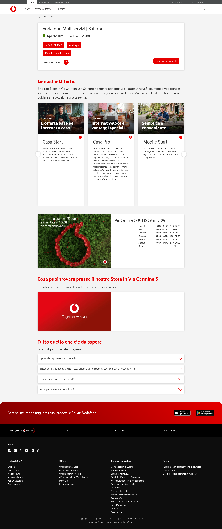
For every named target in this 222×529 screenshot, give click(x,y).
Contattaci (116, 487)
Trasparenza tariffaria (120, 470)
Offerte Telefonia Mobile (70, 473)
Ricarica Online (200, 2)
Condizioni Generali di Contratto (125, 477)
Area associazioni (15, 477)
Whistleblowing (170, 430)
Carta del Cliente (118, 498)
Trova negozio (179, 2)
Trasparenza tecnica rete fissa (124, 494)
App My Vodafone (15, 480)
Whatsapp (74, 45)
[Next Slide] (184, 154)
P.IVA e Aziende (44, 2)
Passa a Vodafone (67, 484)
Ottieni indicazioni (165, 61)
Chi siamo (64, 430)
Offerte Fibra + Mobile (69, 470)
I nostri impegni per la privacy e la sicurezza (182, 467)
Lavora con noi (118, 430)
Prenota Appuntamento (57, 52)
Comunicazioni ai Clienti (122, 467)
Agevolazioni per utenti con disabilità (127, 480)
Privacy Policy (169, 470)
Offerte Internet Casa (68, 467)
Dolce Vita (63, 480)
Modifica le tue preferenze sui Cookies (180, 473)
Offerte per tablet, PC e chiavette (74, 477)
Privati (32, 2)
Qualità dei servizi (119, 491)
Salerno (46, 17)
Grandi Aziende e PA (62, 2)
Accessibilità (116, 512)
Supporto (60, 8)
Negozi (39, 17)
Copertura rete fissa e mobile (124, 484)
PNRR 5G (115, 508)
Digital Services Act (119, 505)
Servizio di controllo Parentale (124, 501)
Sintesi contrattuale (120, 473)
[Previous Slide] (38, 154)
